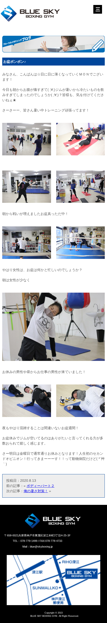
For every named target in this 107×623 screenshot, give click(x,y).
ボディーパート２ (40, 486)
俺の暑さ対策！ (36, 491)
